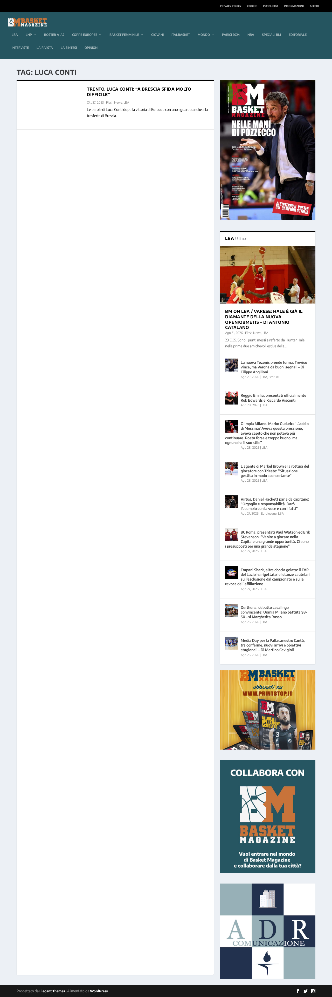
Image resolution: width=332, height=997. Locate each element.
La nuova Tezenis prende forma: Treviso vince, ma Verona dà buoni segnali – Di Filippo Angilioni (274, 367)
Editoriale (298, 35)
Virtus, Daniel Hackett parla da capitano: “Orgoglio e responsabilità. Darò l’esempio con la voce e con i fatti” (275, 504)
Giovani (157, 35)
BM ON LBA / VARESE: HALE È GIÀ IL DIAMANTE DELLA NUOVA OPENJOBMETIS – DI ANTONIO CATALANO (264, 319)
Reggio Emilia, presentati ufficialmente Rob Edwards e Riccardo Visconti (273, 397)
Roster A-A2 (54, 35)
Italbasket (180, 35)
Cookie (252, 6)
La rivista (45, 48)
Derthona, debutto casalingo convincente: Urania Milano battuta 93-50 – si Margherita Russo (274, 612)
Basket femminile (124, 35)
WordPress (99, 991)
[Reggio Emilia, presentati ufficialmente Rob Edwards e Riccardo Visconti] (231, 398)
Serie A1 (274, 377)
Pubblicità (270, 6)
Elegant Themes (52, 991)
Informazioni (294, 6)
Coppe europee (84, 35)
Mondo (204, 35)
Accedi (314, 6)
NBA (250, 35)
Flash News (114, 102)
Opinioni (91, 48)
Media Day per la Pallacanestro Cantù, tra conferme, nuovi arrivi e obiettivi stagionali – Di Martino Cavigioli (273, 645)
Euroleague (268, 513)
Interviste (20, 48)
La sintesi (69, 48)
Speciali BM (271, 35)
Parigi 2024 (231, 35)
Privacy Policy (230, 6)
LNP (29, 35)
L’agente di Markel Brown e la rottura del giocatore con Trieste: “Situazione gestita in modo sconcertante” (275, 471)
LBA (15, 35)
